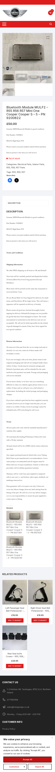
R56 (18, 172)
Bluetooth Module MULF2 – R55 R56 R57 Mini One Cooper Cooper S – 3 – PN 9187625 (34, 527)
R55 (14, 172)
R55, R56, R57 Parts (15, 167)
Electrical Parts (24, 164)
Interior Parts (38, 164)
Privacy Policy (8, 729)
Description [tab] (14, 203)
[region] (27, 753)
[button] (48, 38)
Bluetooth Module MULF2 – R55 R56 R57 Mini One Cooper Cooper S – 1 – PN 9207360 (14, 527)
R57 (23, 172)
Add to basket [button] (14, 620)
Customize (14, 767)
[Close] (52, 737)
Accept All (27, 759)
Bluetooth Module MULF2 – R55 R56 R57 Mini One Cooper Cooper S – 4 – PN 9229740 (14, 552)
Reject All (39, 767)
